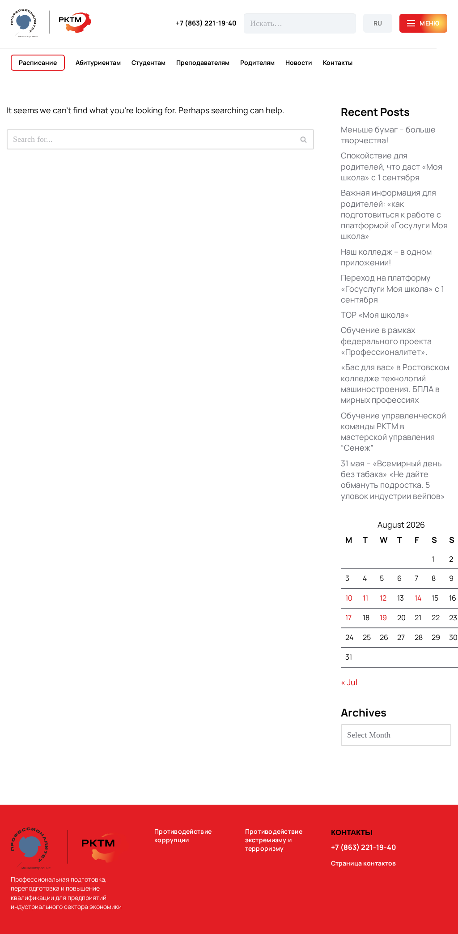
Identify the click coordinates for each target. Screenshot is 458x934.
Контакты (337, 63)
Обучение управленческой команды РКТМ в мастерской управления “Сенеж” (393, 431)
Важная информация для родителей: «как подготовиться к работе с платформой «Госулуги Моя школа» (394, 214)
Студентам (148, 63)
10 (348, 598)
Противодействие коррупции (183, 835)
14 (418, 598)
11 (365, 598)
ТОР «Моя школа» (375, 314)
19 (383, 618)
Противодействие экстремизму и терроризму (273, 840)
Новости (298, 63)
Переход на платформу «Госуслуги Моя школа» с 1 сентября (392, 288)
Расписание (38, 62)
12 (383, 598)
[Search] (304, 139)
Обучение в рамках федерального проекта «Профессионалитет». (386, 340)
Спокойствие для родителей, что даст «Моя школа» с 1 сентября (391, 166)
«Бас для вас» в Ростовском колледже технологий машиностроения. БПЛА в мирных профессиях (395, 383)
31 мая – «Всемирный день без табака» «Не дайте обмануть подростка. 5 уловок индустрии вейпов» (393, 479)
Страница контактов (363, 863)
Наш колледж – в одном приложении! (386, 257)
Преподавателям (202, 63)
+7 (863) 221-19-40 (206, 23)
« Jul (349, 682)
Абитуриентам (98, 63)
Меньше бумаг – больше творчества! (388, 134)
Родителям (257, 63)
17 (348, 618)
